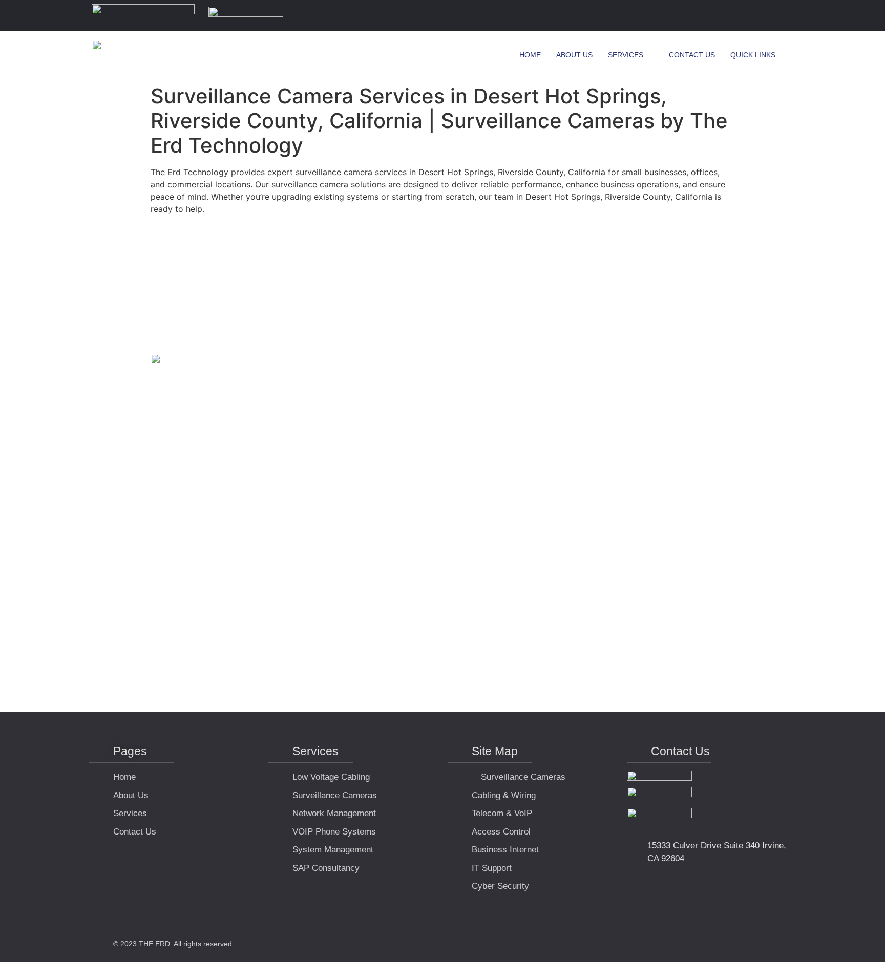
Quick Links (752, 55)
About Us (574, 55)
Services (625, 55)
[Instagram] (782, 15)
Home (530, 55)
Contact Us (692, 55)
